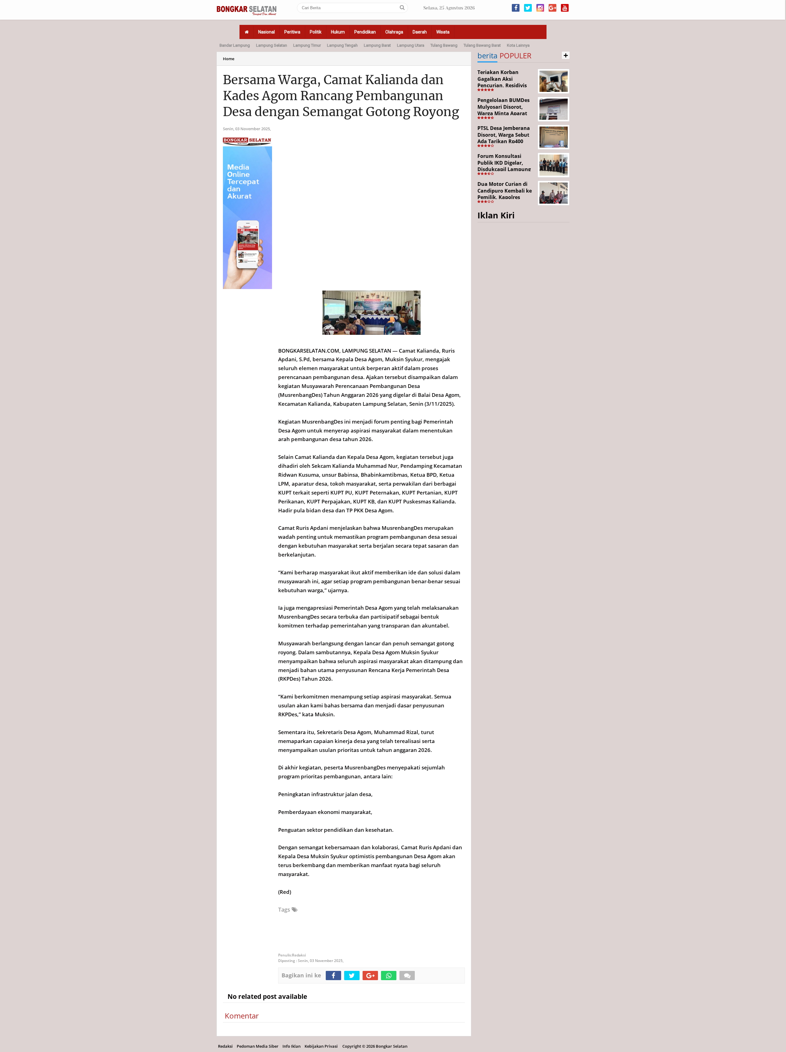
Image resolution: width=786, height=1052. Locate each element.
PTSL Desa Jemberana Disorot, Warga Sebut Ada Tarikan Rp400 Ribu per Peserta (503, 138)
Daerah (420, 31)
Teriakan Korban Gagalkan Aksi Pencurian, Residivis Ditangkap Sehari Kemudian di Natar (502, 85)
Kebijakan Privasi (321, 1046)
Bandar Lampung (235, 45)
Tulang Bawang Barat (482, 45)
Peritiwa (292, 31)
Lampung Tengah (342, 45)
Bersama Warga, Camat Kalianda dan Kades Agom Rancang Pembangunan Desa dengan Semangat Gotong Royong (341, 95)
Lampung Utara (410, 45)
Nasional (266, 31)
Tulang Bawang (443, 45)
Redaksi (225, 1046)
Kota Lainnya (518, 45)
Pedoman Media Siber (257, 1046)
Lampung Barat (377, 45)
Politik (315, 31)
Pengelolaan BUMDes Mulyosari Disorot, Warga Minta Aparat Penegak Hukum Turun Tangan (505, 113)
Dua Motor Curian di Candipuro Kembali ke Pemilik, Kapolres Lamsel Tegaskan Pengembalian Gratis (504, 197)
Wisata (442, 31)
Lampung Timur (307, 45)
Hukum (338, 31)
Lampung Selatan (271, 45)
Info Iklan (291, 1046)
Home (228, 58)
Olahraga (394, 31)
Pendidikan (365, 31)
